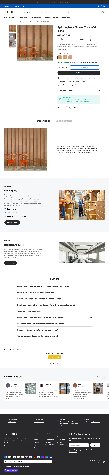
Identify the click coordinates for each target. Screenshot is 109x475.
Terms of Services (91, 450)
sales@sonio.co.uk (39, 422)
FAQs (22, 6)
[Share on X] (70, 108)
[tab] (43, 121)
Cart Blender (26, 466)
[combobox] (45, 12)
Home (10, 22)
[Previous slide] (98, 377)
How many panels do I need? (77, 78)
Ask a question (95, 422)
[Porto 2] (65, 57)
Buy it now (79, 73)
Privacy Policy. (73, 452)
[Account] (98, 12)
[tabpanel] (54, 149)
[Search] (69, 12)
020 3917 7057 (12, 422)
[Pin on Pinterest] (75, 108)
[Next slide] (103, 377)
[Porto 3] (70, 57)
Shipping (59, 38)
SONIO (11, 466)
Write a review (54, 357)
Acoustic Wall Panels (20, 22)
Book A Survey (15, 6)
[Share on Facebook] (65, 108)
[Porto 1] (60, 57)
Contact (6, 6)
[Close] (98, 97)
